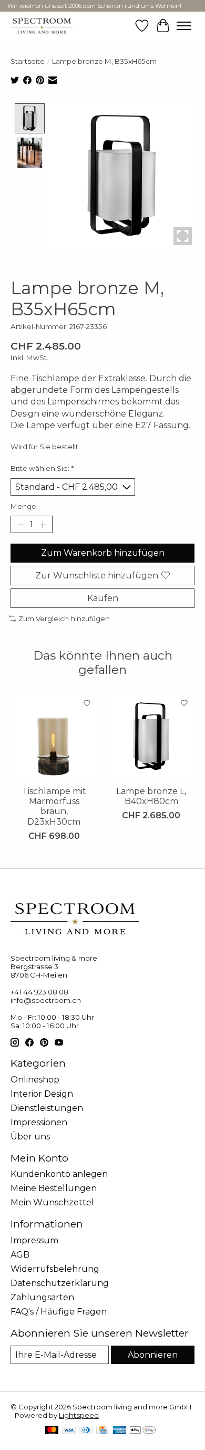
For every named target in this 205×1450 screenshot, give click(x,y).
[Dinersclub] (86, 1431)
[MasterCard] (52, 1431)
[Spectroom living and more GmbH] (42, 25)
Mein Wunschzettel (52, 1202)
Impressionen (39, 1122)
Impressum (34, 1240)
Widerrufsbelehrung (55, 1269)
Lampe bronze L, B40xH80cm (151, 796)
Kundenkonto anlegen (59, 1174)
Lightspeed (79, 1415)
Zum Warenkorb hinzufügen (103, 553)
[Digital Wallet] (143, 1431)
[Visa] (69, 1431)
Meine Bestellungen (54, 1188)
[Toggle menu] (183, 25)
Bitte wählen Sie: (42, 468)
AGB (20, 1255)
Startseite (28, 61)
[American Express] (120, 1431)
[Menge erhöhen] (42, 524)
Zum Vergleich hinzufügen (64, 618)
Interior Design (42, 1094)
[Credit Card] (102, 1431)
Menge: (24, 506)
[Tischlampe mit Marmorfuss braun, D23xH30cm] (54, 736)
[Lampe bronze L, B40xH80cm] (151, 736)
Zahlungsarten (42, 1297)
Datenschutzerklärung (60, 1283)
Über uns (30, 1137)
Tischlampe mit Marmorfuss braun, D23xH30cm (54, 806)
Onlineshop (35, 1080)
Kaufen (102, 598)
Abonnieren (153, 1355)
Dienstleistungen (47, 1108)
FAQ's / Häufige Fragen (59, 1312)
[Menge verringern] (20, 524)
